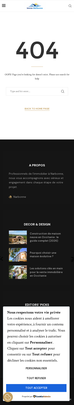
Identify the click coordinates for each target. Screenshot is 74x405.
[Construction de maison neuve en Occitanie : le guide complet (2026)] (18, 237)
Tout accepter (36, 388)
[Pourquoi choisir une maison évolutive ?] (18, 254)
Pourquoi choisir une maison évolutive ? (43, 254)
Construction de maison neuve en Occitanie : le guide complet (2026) (45, 237)
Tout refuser (36, 378)
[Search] (70, 6)
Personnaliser (36, 368)
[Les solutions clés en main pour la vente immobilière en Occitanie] (18, 272)
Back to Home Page (37, 108)
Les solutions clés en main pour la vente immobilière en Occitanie (46, 272)
